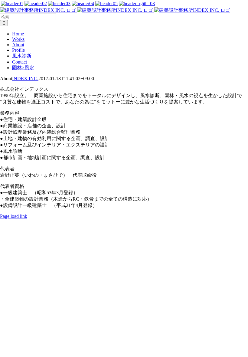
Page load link (13, 216)
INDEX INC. (25, 78)
